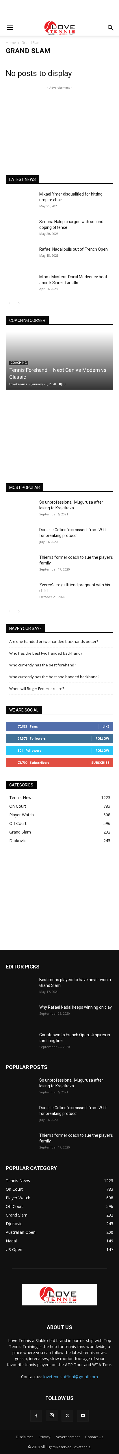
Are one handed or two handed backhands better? (53, 641)
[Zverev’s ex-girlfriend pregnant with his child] (20, 592)
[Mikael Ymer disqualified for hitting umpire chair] (20, 201)
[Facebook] (36, 1416)
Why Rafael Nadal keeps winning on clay (75, 1007)
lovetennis (18, 384)
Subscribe (100, 762)
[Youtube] (83, 1416)
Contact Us (94, 1436)
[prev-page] (9, 303)
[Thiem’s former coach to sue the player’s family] (20, 564)
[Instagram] (51, 1415)
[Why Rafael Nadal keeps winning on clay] (20, 1014)
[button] (10, 28)
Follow (102, 738)
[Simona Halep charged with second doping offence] (20, 229)
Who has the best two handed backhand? (45, 653)
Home (11, 42)
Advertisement (68, 1436)
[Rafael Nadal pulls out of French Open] (20, 256)
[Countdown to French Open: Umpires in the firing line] (20, 1042)
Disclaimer (24, 1436)
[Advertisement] (59, 10)
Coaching (19, 362)
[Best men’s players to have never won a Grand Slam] (20, 987)
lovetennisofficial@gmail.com (70, 1376)
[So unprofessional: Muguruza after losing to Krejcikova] (20, 509)
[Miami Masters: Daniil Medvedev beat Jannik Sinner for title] (20, 284)
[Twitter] (67, 1416)
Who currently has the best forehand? (42, 665)
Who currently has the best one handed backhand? (54, 676)
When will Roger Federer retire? (36, 688)
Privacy (44, 1436)
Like (106, 726)
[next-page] (18, 303)
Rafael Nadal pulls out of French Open (73, 249)
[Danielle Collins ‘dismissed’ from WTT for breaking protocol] (20, 537)
